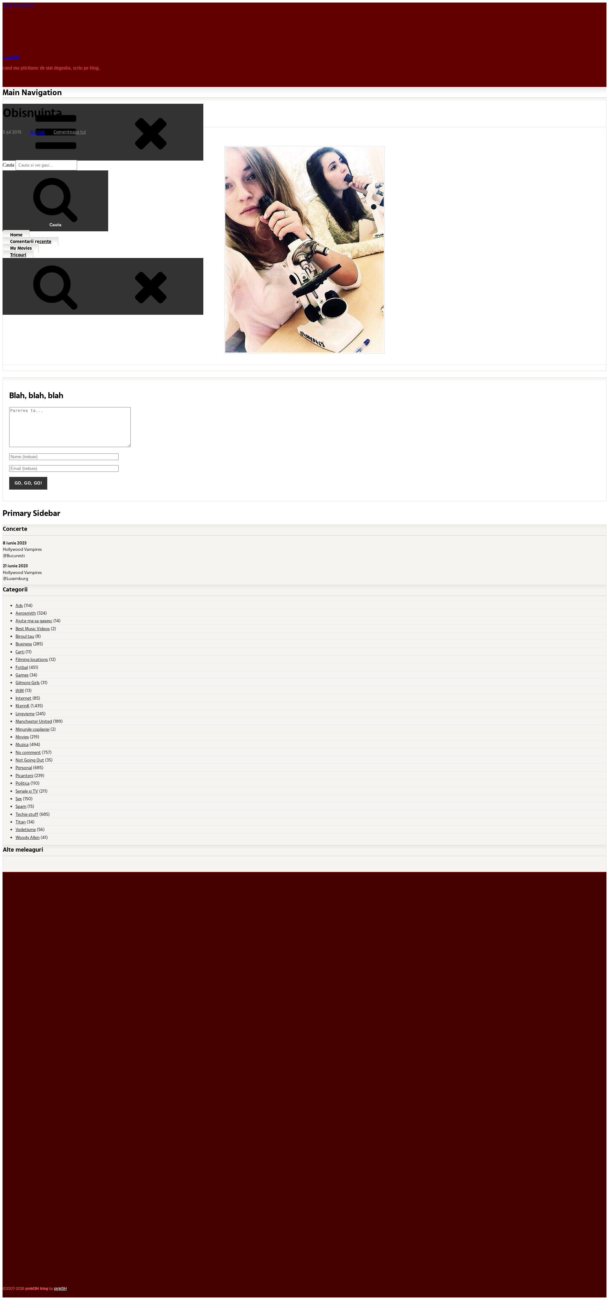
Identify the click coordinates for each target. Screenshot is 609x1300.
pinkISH (11, 57)
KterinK (37, 132)
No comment (28, 752)
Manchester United (34, 721)
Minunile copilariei (32, 729)
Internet (23, 698)
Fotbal (22, 667)
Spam (21, 806)
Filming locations (32, 659)
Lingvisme (25, 713)
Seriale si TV (27, 791)
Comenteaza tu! (70, 132)
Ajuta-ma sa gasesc (34, 620)
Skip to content (18, 5)
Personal (24, 767)
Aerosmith (26, 613)
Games (22, 674)
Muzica (22, 744)
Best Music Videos (33, 628)
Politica (22, 783)
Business (24, 643)
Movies (22, 736)
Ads (19, 605)
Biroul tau (25, 636)
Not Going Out (30, 759)
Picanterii (24, 775)
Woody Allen (28, 837)
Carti (20, 651)
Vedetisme (26, 829)
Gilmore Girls (28, 682)
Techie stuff (27, 814)
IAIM (20, 690)
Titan (21, 821)
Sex (19, 798)
